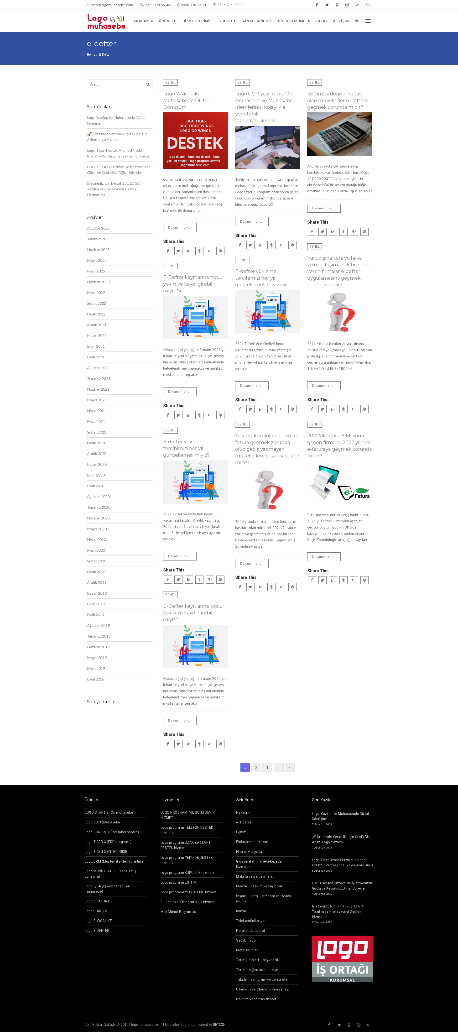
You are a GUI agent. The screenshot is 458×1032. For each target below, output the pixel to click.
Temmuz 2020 (98, 507)
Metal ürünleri (247, 950)
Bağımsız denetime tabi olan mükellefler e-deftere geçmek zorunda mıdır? (337, 100)
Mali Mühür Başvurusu (178, 912)
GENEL (170, 82)
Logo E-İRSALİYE (98, 921)
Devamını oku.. (180, 227)
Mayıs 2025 (97, 260)
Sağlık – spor (246, 940)
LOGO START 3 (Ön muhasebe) (110, 812)
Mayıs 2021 (97, 400)
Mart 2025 (96, 271)
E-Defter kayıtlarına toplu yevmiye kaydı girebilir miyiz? (193, 612)
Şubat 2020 (96, 561)
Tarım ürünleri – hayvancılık (258, 960)
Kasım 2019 (97, 593)
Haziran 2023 (98, 281)
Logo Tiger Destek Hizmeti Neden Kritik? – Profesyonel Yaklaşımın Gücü (118, 153)
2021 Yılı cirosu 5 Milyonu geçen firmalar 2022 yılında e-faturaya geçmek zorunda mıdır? (339, 446)
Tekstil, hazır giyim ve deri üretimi (263, 979)
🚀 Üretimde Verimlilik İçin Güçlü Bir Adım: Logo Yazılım (117, 136)
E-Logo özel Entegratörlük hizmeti (188, 902)
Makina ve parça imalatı (255, 876)
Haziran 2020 (98, 518)
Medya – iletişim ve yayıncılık (259, 886)
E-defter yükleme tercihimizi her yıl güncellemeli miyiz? (186, 448)
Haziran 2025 (98, 249)
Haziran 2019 (98, 646)
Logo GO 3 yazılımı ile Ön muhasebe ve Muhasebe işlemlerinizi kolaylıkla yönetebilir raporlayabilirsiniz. (264, 107)
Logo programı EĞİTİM (179, 882)
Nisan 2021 (96, 410)
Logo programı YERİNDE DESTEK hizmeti (187, 860)
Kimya (241, 911)
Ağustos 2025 (98, 228)
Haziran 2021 (98, 389)
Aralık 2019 (96, 582)
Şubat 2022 (96, 303)
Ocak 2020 (96, 571)
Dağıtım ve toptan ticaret (256, 999)
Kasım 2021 (97, 335)
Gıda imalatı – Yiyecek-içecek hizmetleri (259, 864)
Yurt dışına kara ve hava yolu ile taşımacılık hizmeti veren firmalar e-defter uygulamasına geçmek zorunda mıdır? (338, 271)
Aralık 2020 (96, 453)
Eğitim (241, 832)
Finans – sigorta (249, 852)
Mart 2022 (96, 292)
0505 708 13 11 (230, 4)
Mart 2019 (96, 668)
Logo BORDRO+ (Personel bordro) (112, 832)
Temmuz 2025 (98, 238)
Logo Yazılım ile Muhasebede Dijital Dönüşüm (186, 100)
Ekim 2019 (96, 604)
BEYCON (219, 1024)
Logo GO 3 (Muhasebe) (103, 822)
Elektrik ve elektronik (253, 842)
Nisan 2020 (96, 539)
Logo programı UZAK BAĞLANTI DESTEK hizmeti (186, 845)
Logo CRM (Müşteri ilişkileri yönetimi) (114, 861)
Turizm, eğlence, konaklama (258, 970)
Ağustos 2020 (98, 496)
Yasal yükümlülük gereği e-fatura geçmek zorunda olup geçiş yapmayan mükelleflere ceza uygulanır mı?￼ (267, 449)
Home (91, 54)
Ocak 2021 (96, 442)
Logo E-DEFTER (97, 930)
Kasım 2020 (97, 464)
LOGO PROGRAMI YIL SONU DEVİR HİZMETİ (188, 815)
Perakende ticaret (250, 930)
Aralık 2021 (96, 324)
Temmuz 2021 (98, 378)
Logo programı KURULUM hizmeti (187, 873)
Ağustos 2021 (98, 367)
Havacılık (243, 812)
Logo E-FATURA (97, 901)
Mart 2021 (96, 421)
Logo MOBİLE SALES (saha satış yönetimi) (110, 873)
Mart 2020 (96, 550)
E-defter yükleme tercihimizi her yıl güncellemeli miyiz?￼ (260, 278)
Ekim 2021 (96, 346)
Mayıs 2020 (97, 528)
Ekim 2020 (96, 475)
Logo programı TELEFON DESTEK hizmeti (187, 830)
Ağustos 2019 (98, 625)
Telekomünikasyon (251, 921)
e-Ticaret (243, 822)
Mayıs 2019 (97, 657)
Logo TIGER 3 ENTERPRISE (106, 852)
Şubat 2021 (96, 432)
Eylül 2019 (95, 614)
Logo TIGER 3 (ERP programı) (108, 842)
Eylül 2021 (95, 357)
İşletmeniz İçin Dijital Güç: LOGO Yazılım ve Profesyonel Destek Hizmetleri (114, 189)
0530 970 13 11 (194, 4)
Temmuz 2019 (98, 636)
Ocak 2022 (96, 314)
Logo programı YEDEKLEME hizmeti (189, 892)
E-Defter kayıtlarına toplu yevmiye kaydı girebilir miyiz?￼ (193, 283)
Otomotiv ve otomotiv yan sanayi (262, 989)
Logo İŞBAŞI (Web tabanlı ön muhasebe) (107, 888)
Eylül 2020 (95, 485)
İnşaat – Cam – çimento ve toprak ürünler (263, 898)
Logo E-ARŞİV (96, 911)
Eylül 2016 (95, 679)
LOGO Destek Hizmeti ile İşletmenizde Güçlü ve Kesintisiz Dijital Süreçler (119, 169)
